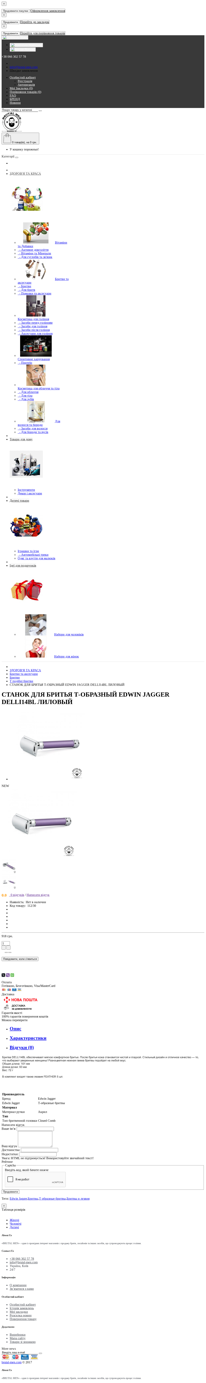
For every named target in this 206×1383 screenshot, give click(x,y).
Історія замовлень (22, 1308)
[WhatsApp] (12, 975)
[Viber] (8, 975)
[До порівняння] (9, 952)
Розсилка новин (21, 1315)
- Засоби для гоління (32, 326)
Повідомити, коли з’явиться (20, 958)
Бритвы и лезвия (78, 1198)
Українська (34, 44)
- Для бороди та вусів (33, 432)
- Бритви (24, 286)
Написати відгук (38, 895)
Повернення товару (23, 1319)
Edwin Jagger (18, 1198)
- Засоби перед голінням (35, 322)
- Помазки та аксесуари (34, 293)
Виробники (18, 1334)
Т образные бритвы (52, 1198)
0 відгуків (16, 895)
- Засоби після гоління (34, 330)
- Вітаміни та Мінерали (34, 253)
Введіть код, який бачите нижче (26, 1170)
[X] (3, 975)
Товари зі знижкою (23, 1342)
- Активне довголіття (33, 249)
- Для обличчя (28, 392)
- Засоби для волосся (32, 428)
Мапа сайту (18, 1338)
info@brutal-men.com (24, 67)
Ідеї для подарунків (23, 565)
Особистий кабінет (23, 1304)
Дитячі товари (19, 500)
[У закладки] (6, 952)
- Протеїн (25, 362)
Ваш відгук (9, 1146)
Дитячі (14, 1227)
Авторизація (26, 84)
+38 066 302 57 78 (22, 1258)
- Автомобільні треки (33, 554)
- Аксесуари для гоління (35, 333)
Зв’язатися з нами (22, 1288)
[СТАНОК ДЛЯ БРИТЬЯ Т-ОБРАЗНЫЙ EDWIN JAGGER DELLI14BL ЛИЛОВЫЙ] (50, 779)
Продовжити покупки (15, 10)
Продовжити (10, 22)
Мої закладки (19, 1311)
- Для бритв (26, 290)
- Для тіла (25, 395)
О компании (18, 1285)
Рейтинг (7, 1161)
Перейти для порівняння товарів (42, 33)
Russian (29, 49)
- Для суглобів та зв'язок (35, 257)
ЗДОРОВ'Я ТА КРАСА (25, 173)
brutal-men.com (12, 1362)
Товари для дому (21, 439)
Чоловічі (15, 1223)
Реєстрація (25, 81)
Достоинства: (11, 1150)
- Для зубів (26, 399)
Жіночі (14, 1220)
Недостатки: (10, 1154)
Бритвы (33, 1198)
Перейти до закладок (34, 22)
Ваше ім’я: (9, 1128)
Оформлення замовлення (48, 10)
